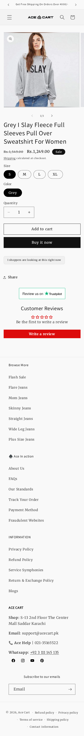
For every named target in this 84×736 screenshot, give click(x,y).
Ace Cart (24, 712)
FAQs (13, 479)
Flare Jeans (18, 387)
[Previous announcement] (8, 4)
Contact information (44, 726)
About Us (16, 468)
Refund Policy (21, 560)
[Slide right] (52, 116)
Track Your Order (24, 500)
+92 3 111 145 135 (44, 652)
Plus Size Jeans (22, 439)
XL (55, 174)
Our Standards (21, 489)
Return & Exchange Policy (31, 580)
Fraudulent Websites (26, 520)
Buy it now (42, 242)
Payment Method (23, 510)
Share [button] (13, 277)
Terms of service (31, 719)
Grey (13, 193)
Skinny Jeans (20, 408)
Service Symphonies (26, 570)
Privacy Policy (21, 549)
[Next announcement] (76, 4)
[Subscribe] (70, 689)
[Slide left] (32, 116)
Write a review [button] (42, 334)
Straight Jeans (21, 419)
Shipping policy (58, 719)
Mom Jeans (18, 398)
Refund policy (44, 712)
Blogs (13, 591)
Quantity (11, 203)
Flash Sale (17, 377)
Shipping (10, 158)
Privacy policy (68, 712)
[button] (9, 17)
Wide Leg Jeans (22, 429)
